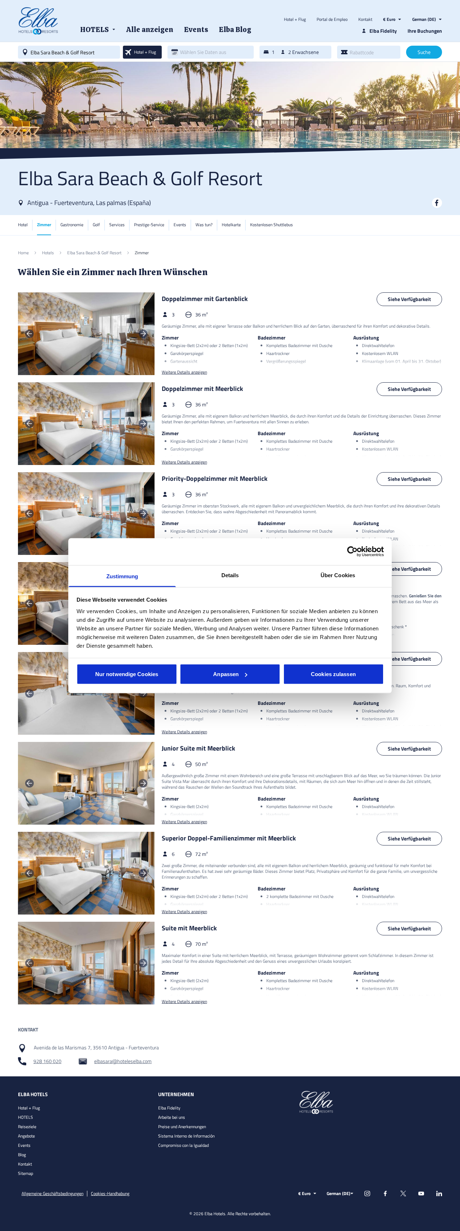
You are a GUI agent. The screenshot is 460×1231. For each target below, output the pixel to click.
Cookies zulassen (333, 674)
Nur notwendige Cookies (126, 674)
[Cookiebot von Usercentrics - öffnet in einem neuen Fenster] (352, 551)
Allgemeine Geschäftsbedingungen (52, 1193)
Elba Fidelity (169, 1107)
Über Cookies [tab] (338, 575)
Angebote (26, 1135)
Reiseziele (27, 1126)
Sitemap (25, 1173)
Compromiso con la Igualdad (183, 1145)
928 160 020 (47, 1061)
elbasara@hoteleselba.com (123, 1061)
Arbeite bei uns (171, 1117)
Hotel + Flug (295, 19)
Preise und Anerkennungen (182, 1126)
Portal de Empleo (332, 19)
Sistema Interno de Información (186, 1135)
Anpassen (226, 674)
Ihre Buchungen (425, 31)
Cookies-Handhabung (110, 1193)
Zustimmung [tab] (122, 576)
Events (24, 1145)
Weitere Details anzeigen (184, 372)
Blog (22, 1154)
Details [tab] (230, 575)
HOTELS (25, 1117)
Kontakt (365, 19)
